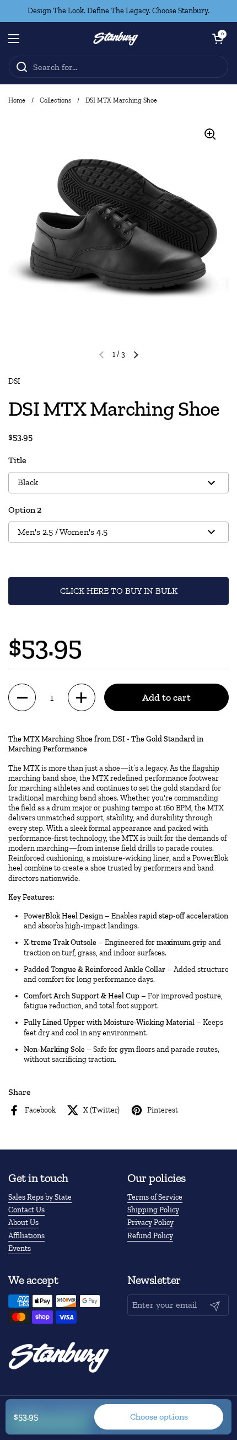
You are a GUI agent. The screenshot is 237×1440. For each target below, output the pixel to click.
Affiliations (26, 1235)
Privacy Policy (150, 1222)
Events (19, 1248)
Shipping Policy (153, 1210)
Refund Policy (150, 1235)
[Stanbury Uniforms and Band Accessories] (116, 38)
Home (16, 100)
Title (17, 460)
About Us (23, 1222)
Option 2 (24, 509)
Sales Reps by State (40, 1197)
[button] (218, 39)
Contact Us (26, 1210)
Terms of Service (154, 1197)
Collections (55, 100)
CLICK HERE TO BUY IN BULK (118, 590)
